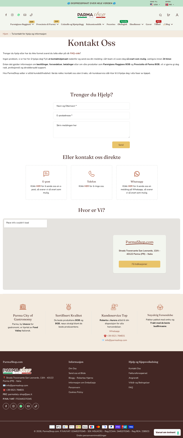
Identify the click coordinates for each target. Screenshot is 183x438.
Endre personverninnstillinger (91, 435)
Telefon (91, 181)
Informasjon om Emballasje (82, 382)
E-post (46, 181)
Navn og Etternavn (67, 106)
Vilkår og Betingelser (139, 382)
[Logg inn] (177, 15)
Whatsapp (137, 181)
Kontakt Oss (135, 368)
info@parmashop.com (116, 340)
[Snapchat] (18, 15)
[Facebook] (6, 15)
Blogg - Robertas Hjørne (81, 377)
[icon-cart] (168, 15)
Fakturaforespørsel (138, 373)
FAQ (131, 387)
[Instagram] (12, 15)
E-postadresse (64, 115)
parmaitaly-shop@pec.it (20, 394)
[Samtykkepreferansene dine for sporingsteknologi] (178, 433)
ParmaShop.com (51, 431)
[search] (160, 15)
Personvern (74, 387)
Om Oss (72, 368)
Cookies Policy (76, 392)
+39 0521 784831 (116, 335)
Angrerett (133, 377)
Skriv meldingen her (67, 125)
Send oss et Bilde (77, 373)
